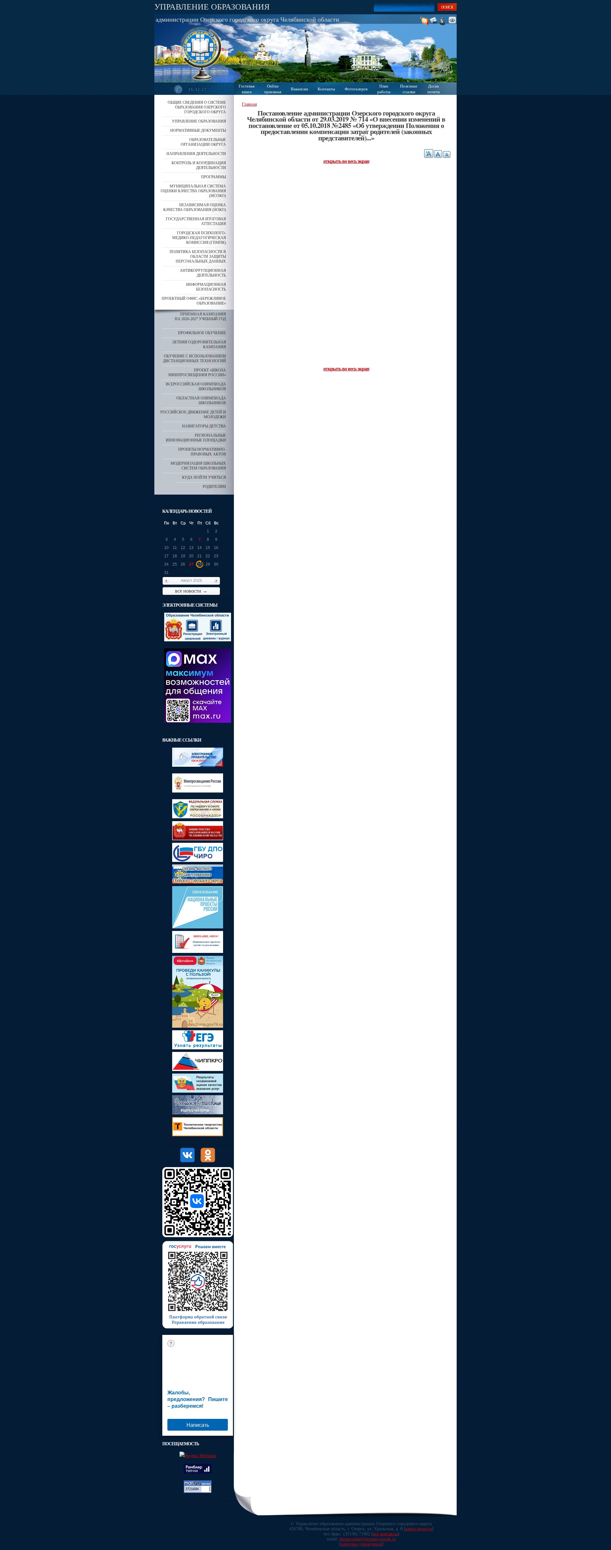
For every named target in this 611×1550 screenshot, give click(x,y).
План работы (383, 89)
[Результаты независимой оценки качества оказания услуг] (197, 1091)
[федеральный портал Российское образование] (197, 1112)
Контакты (326, 89)
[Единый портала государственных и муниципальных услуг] (197, 765)
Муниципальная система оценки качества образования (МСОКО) (193, 191)
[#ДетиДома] (197, 1026)
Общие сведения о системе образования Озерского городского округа (197, 107)
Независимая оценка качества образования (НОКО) (194, 207)
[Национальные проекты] (197, 927)
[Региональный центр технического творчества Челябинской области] (197, 1134)
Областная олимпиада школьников (201, 400)
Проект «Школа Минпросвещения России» (197, 372)
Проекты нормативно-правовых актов (202, 451)
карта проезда (418, 1528)
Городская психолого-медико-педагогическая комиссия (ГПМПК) (199, 238)
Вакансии (299, 89)
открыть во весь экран (346, 161)
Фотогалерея (356, 89)
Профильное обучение (202, 333)
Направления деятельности (196, 153)
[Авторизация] (444, 21)
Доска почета (433, 89)
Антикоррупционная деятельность (203, 273)
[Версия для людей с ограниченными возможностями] (454, 21)
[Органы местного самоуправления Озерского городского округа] (197, 882)
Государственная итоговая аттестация (196, 221)
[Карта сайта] (436, 21)
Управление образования (212, 6)
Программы (213, 177)
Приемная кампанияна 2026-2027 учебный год (200, 316)
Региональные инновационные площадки (196, 437)
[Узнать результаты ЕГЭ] (197, 1048)
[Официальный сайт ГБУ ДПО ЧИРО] (197, 860)
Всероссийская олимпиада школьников (196, 386)
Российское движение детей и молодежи (193, 414)
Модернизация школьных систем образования (198, 465)
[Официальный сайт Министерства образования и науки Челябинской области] (197, 838)
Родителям (214, 486)
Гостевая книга (247, 89)
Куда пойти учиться (204, 477)
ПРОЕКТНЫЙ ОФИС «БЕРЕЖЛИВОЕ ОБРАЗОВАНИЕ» (194, 301)
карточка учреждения (361, 1544)
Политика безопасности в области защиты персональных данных (198, 257)
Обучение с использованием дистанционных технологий (194, 358)
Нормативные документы (198, 130)
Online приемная (272, 89)
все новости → (191, 591)
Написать (197, 1424)
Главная (249, 104)
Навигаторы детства (204, 426)
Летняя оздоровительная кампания (199, 344)
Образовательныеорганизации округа (203, 142)
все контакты (385, 1534)
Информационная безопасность (206, 287)
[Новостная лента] (425, 21)
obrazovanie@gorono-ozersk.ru (367, 1539)
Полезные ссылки (409, 89)
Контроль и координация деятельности (199, 165)
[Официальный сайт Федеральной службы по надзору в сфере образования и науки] (197, 816)
